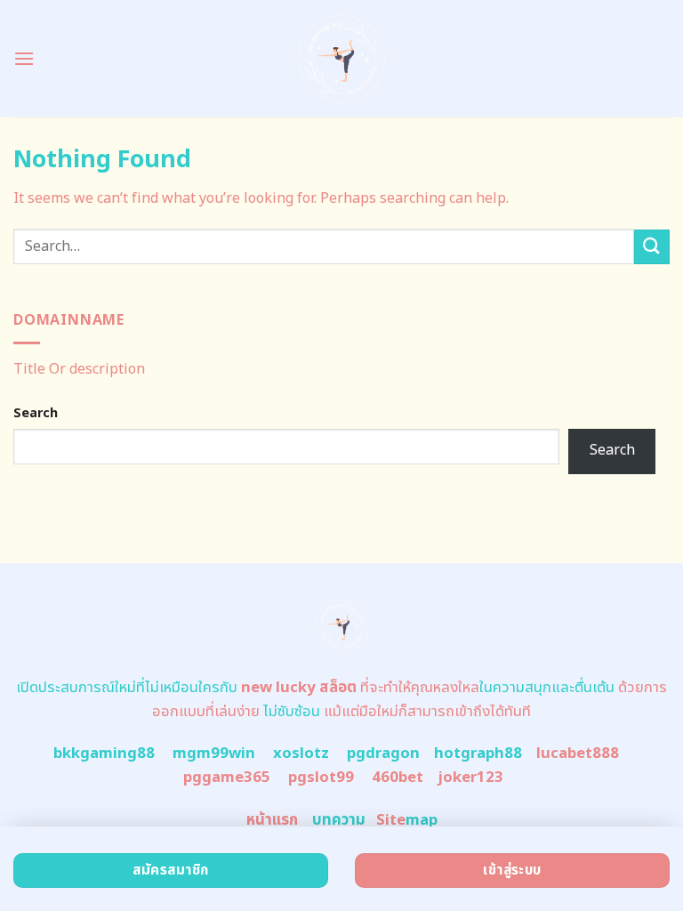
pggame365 (226, 777)
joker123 (470, 777)
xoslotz (301, 753)
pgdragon (383, 753)
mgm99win (214, 753)
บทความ (339, 820)
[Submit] (652, 247)
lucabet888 (577, 753)
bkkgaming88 (104, 753)
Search (35, 413)
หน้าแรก (272, 820)
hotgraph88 (478, 753)
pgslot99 (321, 777)
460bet (397, 777)
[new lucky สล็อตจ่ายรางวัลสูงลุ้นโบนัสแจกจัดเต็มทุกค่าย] (341, 58)
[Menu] (24, 58)
